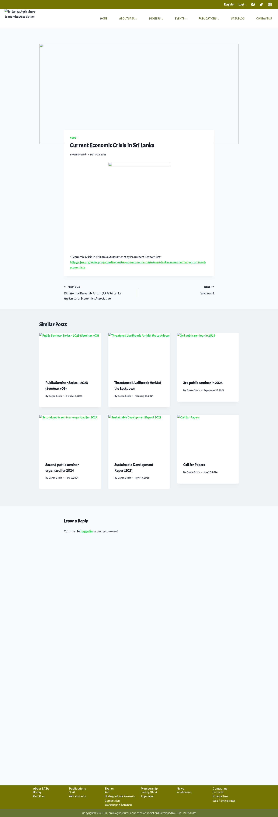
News (73, 138)
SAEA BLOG (238, 18)
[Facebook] (253, 4)
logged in (87, 531)
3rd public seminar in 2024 (203, 382)
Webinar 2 (207, 290)
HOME (103, 18)
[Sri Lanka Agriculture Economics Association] (26, 19)
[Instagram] (269, 4)
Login (241, 4)
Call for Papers (194, 464)
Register (229, 4)
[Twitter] (261, 4)
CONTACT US (264, 18)
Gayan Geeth (79, 154)
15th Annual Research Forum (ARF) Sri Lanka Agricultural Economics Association (92, 293)
